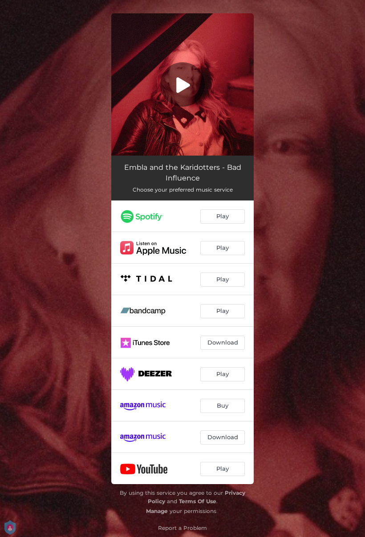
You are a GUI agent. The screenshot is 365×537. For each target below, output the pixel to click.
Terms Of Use (197, 501)
